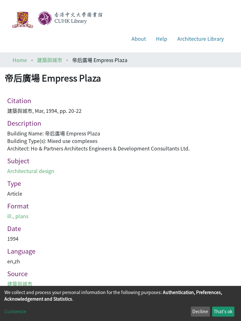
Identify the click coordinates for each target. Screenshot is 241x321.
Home (20, 60)
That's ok (223, 311)
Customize (15, 311)
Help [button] (161, 38)
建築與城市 (49, 60)
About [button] (138, 38)
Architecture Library (200, 38)
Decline (200, 311)
